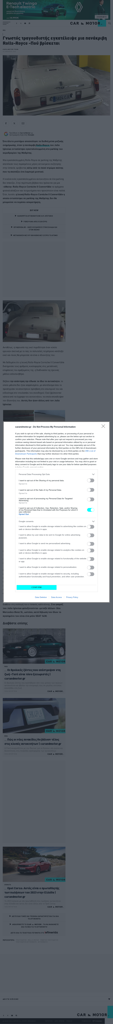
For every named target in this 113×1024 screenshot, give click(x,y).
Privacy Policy (72, 597)
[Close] (104, 427)
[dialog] (56, 512)
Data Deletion (41, 597)
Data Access (56, 597)
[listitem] (56, 474)
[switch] (90, 480)
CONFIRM (37, 587)
